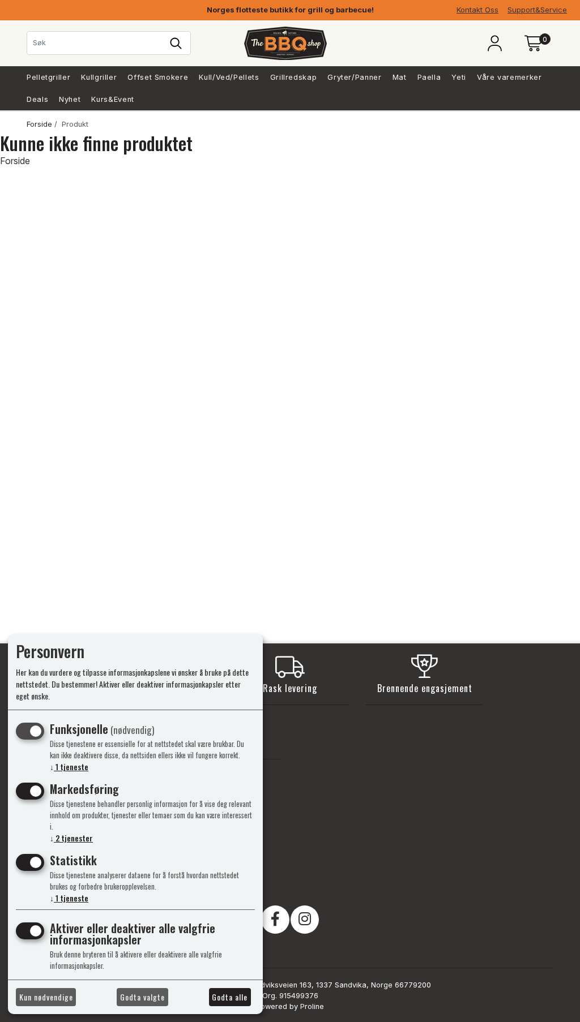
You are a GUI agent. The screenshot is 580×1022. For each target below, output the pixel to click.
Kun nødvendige (46, 997)
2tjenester (71, 838)
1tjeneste (69, 766)
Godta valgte (142, 997)
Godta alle (230, 997)
